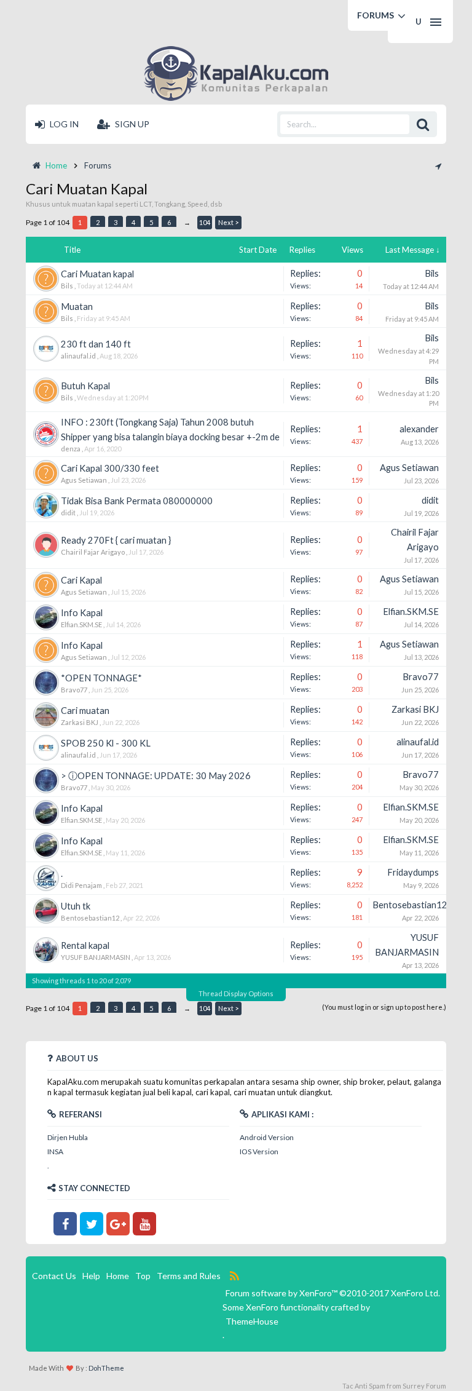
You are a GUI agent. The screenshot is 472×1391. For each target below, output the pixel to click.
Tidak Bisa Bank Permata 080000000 (137, 501)
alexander (419, 429)
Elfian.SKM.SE (81, 624)
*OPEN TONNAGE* (101, 678)
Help (91, 1275)
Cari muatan (85, 710)
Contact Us (54, 1275)
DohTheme (106, 1368)
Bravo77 (74, 690)
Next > (228, 222)
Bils (67, 286)
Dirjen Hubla (67, 1137)
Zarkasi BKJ (79, 722)
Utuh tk (75, 906)
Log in (63, 124)
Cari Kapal (81, 580)
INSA (55, 1151)
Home (117, 1275)
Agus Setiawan (84, 480)
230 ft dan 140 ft (96, 344)
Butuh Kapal (85, 386)
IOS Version (259, 1151)
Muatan (77, 306)
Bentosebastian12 (90, 918)
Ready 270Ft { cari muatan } (116, 540)
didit (68, 513)
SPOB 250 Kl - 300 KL (106, 743)
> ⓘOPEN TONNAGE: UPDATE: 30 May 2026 (156, 776)
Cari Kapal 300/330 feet (110, 468)
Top (143, 1275)
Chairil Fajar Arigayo (93, 552)
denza (71, 449)
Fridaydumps (413, 872)
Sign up (131, 124)
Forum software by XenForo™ (333, 1293)
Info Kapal (82, 613)
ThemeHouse (252, 1321)
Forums (375, 15)
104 (204, 222)
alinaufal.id (78, 356)
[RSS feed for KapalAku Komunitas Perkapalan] (234, 1276)
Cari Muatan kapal (97, 274)
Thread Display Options (236, 993)
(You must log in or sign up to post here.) (384, 1007)
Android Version (267, 1137)
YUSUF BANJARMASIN (95, 957)
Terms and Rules (189, 1275)
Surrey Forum (424, 1386)
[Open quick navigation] (437, 165)
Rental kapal (85, 945)
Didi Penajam (81, 885)
